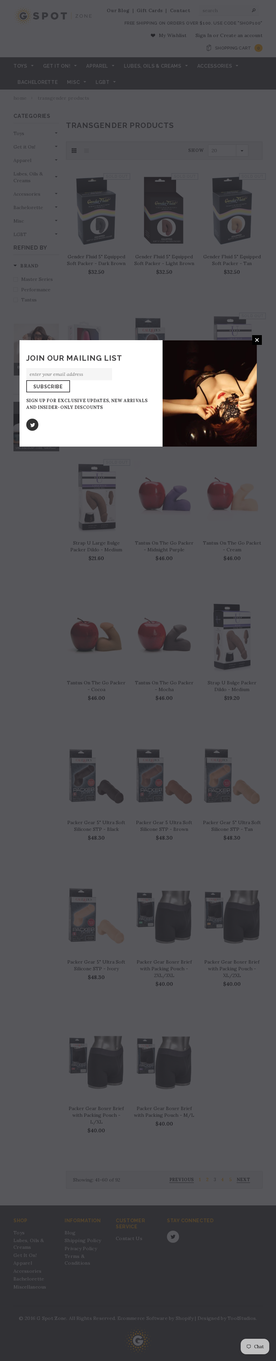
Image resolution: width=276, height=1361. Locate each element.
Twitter (32, 425)
